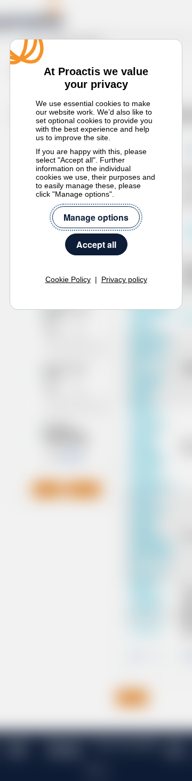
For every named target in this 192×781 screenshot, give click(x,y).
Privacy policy (124, 279)
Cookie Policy (68, 279)
